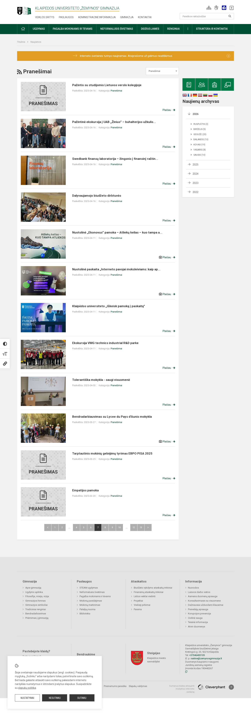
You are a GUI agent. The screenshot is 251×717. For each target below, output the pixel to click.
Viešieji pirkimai (142, 605)
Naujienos (36, 42)
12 (134, 527)
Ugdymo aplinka (34, 592)
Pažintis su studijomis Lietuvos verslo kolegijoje (106, 85)
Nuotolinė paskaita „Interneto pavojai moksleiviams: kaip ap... (116, 269)
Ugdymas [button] (39, 28)
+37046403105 (197, 655)
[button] (208, 7)
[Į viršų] (231, 687)
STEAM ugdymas (89, 587)
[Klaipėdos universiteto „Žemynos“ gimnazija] (26, 9)
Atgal (47, 527)
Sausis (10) (199, 155)
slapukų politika (27, 687)
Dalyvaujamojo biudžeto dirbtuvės (96, 195)
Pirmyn (148, 527)
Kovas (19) (199, 144)
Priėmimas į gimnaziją (36, 618)
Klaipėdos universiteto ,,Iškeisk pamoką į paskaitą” (108, 306)
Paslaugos (66, 17)
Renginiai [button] (173, 28)
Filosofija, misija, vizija (37, 596)
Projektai (138, 600)
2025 (195, 164)
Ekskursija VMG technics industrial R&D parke (105, 343)
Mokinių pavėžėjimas (91, 600)
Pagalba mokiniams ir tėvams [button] (72, 28)
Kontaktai (145, 17)
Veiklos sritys (44, 17)
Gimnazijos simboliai (36, 605)
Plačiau (167, 110)
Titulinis (21, 42)
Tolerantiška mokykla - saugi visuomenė (101, 380)
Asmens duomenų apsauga (202, 596)
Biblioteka (85, 613)
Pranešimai (116, 90)
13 (141, 527)
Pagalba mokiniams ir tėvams (95, 596)
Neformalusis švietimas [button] (116, 28)
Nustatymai (27, 697)
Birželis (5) (199, 129)
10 (119, 527)
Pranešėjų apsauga (198, 609)
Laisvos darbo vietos (199, 592)
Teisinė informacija (198, 622)
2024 (195, 173)
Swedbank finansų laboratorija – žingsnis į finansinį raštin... (115, 159)
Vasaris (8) (199, 149)
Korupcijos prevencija (199, 613)
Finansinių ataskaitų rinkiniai (148, 592)
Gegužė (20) (199, 134)
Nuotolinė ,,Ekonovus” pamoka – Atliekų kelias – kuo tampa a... (117, 232)
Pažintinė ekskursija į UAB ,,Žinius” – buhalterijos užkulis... (114, 122)
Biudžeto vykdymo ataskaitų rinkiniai (153, 587)
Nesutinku (55, 697)
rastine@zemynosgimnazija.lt (206, 658)
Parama (138, 609)
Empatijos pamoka (85, 490)
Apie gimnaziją (33, 587)
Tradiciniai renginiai (35, 609)
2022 (195, 192)
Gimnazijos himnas (35, 600)
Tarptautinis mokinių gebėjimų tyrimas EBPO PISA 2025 (112, 453)
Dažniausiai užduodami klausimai (205, 605)
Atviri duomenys (196, 626)
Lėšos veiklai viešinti (144, 596)
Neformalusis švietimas (92, 592)
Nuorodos (193, 587)
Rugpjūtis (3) (200, 124)
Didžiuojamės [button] (150, 28)
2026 (195, 114)
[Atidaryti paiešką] (230, 16)
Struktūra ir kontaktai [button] (212, 28)
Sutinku (81, 697)
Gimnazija (127, 17)
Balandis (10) (200, 139)
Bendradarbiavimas (35, 613)
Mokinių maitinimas (90, 605)
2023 (195, 182)
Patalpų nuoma (87, 609)
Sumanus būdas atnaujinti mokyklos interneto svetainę (181, 689)
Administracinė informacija (97, 17)
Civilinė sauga (195, 618)
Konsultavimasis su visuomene (204, 600)
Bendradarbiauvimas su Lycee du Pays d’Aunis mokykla (112, 416)
